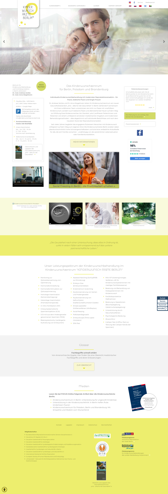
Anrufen (161, 308)
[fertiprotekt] (102, 436)
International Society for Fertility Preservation (40, 454)
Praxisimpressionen (133, 124)
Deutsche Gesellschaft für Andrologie (38, 442)
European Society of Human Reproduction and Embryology (45, 456)
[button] (4, 41)
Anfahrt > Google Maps (24, 106)
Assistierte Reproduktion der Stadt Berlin (130, 439)
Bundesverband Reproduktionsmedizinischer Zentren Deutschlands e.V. (49, 434)
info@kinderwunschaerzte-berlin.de (28, 118)
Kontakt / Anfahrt (115, 6)
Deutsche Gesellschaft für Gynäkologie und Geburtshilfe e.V (45, 451)
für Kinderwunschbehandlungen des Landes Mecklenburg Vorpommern (136, 453)
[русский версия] (135, 6)
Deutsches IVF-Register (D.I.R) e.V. (36, 437)
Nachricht (163, 305)
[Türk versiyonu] (140, 6)
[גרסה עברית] (145, 6)
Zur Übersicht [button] (84, 365)
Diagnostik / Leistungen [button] (76, 6)
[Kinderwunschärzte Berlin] (28, 2)
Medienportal (150, 2)
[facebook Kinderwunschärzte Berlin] (134, 2)
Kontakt (59, 425)
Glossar (96, 6)
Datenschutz (92, 425)
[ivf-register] (102, 450)
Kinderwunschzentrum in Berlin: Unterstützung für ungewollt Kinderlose (85, 400)
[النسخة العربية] (150, 6)
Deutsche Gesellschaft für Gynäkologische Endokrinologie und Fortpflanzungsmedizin (53, 444)
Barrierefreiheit (106, 425)
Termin (162, 301)
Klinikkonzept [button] (54, 6)
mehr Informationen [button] (84, 142)
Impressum (80, 425)
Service (140, 2)
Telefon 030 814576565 (24, 124)
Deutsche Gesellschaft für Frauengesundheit (40, 439)
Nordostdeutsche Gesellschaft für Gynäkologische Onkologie (45, 447)
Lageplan (69, 425)
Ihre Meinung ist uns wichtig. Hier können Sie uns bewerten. (137, 116)
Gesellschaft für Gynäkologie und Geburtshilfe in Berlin (43, 449)
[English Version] (130, 6)
